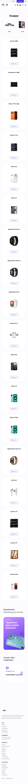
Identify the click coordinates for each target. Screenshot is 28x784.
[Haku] (15, 5)
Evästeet (3, 778)
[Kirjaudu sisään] (20, 5)
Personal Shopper (6, 758)
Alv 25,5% (20, 1)
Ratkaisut (4, 764)
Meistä (3, 724)
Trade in (3, 744)
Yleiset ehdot (5, 728)
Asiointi (3, 751)
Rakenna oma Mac (6, 746)
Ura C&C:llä (4, 726)
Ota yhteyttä (4, 774)
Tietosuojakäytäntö (9, 778)
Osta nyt (13, 63)
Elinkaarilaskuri (5, 767)
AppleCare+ (4, 766)
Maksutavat (4, 730)
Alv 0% (13, 1)
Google (3, 773)
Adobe (3, 771)
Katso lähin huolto (6, 739)
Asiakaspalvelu (5, 731)
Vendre (6, 716)
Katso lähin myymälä (6, 737)
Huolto (3, 748)
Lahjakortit (4, 755)
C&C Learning (5, 757)
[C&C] (5, 5)
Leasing (3, 769)
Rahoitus (4, 753)
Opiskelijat (4, 749)
